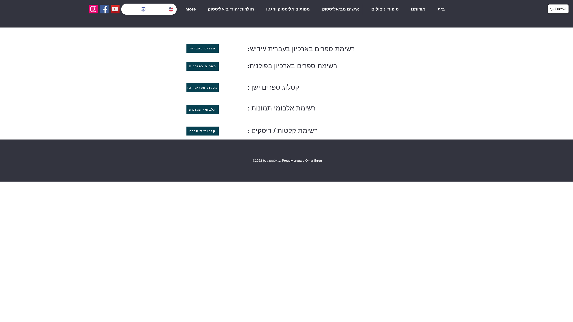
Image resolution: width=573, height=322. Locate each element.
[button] (558, 8)
